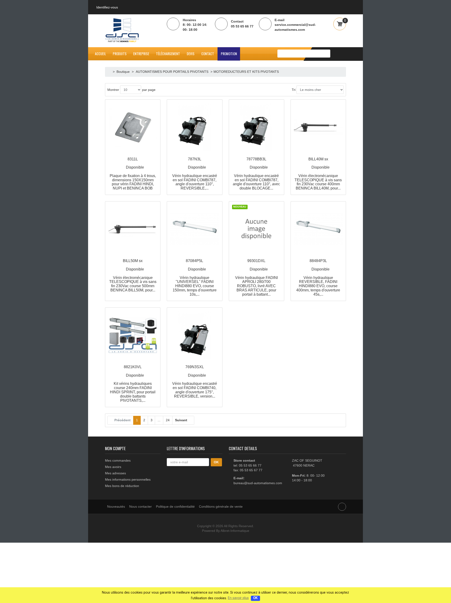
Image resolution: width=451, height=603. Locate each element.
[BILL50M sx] (133, 229)
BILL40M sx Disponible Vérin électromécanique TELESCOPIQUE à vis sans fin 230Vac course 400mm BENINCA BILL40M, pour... (318, 173)
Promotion (229, 53)
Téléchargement (168, 53)
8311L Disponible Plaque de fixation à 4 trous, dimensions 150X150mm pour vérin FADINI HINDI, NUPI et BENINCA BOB (133, 173)
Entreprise (141, 53)
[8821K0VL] (133, 335)
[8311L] (133, 127)
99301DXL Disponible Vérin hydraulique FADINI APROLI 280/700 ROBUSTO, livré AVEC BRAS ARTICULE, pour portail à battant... (256, 277)
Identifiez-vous (107, 7)
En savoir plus (238, 598)
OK (255, 598)
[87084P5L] (194, 229)
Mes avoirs (113, 467)
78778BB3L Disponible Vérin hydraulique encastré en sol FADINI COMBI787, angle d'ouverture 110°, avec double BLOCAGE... (256, 173)
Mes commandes (118, 460)
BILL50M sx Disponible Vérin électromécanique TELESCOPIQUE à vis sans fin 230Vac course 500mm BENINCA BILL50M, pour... (132, 275)
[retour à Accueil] (110, 71)
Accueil (100, 53)
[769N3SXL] (194, 335)
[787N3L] (194, 127)
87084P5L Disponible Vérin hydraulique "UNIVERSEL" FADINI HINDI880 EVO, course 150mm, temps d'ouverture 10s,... (195, 277)
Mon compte (115, 448)
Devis (190, 53)
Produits (120, 53)
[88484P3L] (318, 229)
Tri (293, 90)
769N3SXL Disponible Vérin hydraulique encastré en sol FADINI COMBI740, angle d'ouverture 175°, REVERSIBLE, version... (194, 381)
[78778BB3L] (256, 127)
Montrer (113, 90)
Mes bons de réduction (122, 486)
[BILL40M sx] (318, 127)
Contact (207, 53)
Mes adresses (115, 473)
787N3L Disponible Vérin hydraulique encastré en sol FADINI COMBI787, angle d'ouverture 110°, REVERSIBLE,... (194, 173)
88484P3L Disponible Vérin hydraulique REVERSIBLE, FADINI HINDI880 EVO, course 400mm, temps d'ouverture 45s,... (318, 277)
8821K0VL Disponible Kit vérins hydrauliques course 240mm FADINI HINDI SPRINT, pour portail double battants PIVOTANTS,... (133, 383)
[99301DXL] (256, 229)
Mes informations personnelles (128, 479)
